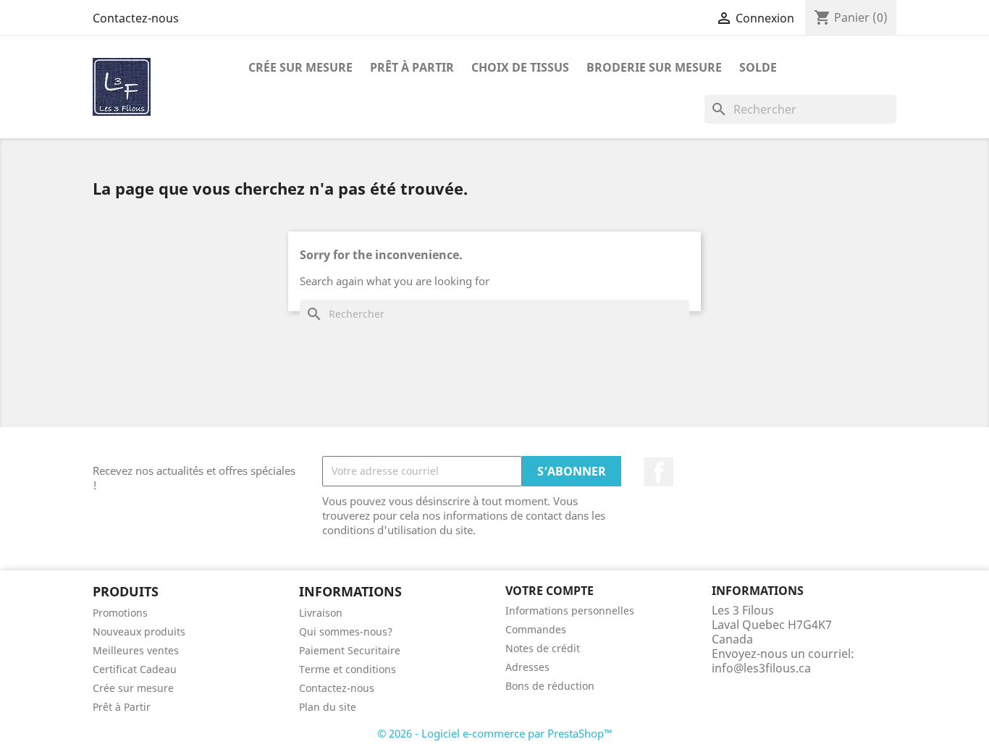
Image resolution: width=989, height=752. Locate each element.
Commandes (535, 629)
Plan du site (327, 707)
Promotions (120, 613)
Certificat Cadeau (135, 669)
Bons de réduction (549, 686)
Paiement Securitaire (349, 650)
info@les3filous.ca (761, 668)
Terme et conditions (347, 669)
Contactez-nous (136, 18)
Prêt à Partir (122, 707)
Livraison (320, 613)
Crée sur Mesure (300, 67)
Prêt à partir (412, 67)
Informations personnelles (569, 610)
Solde (758, 67)
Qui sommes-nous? (345, 631)
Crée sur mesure (133, 688)
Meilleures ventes (136, 650)
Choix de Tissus (520, 67)
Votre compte (549, 591)
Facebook (658, 471)
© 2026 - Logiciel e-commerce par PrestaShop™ (495, 733)
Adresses (527, 667)
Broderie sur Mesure (654, 67)
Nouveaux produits (139, 631)
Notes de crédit (542, 648)
